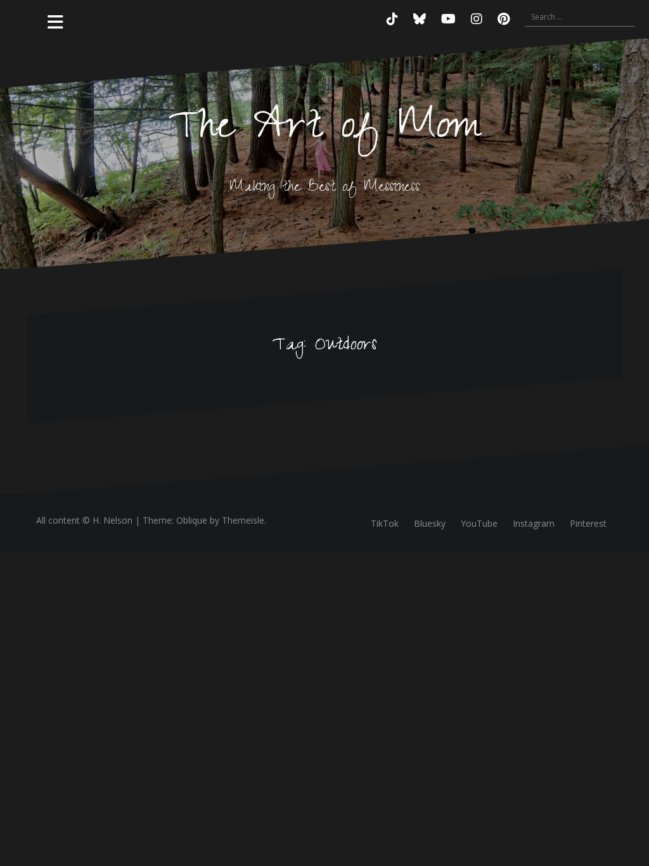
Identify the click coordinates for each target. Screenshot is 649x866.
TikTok (385, 523)
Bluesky (430, 523)
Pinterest (588, 523)
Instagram (534, 523)
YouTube (479, 523)
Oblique (191, 520)
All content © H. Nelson (84, 520)
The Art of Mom (324, 130)
